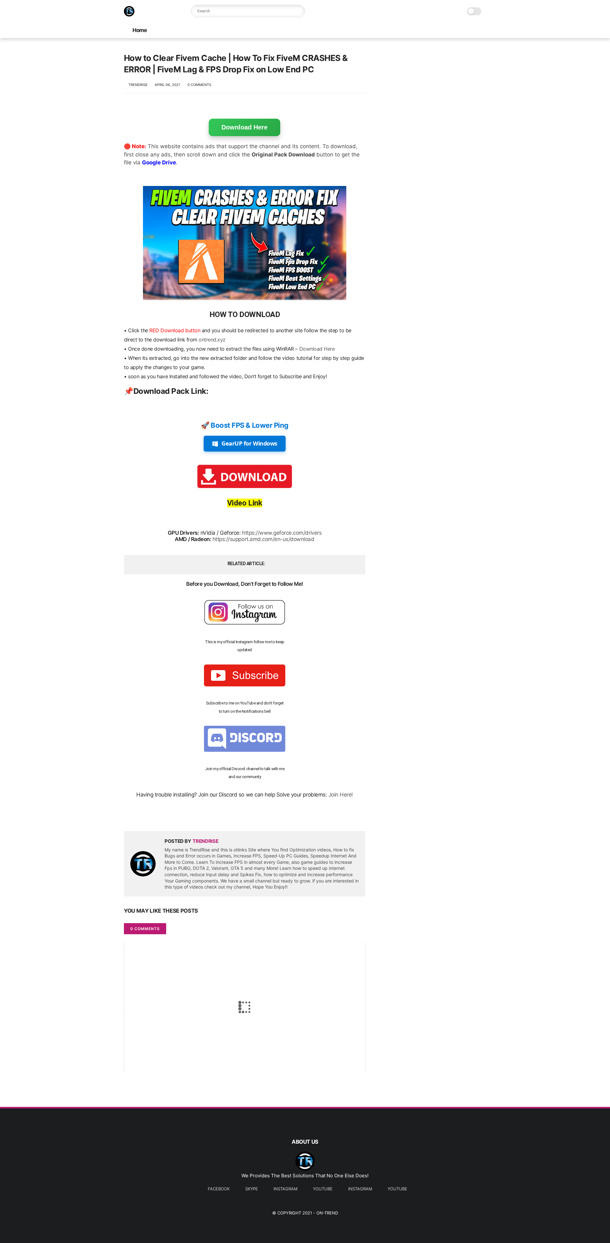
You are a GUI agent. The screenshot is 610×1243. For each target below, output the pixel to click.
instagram (285, 1188)
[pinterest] (167, 816)
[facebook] (129, 816)
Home (139, 30)
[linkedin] (180, 816)
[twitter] (142, 816)
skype (251, 1188)
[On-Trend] (129, 14)
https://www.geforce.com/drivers (282, 533)
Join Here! (341, 794)
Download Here (244, 127)
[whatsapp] (154, 816)
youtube (323, 1188)
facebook (219, 1188)
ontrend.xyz (212, 339)
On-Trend (327, 1212)
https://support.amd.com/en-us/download (264, 539)
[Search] (298, 11)
